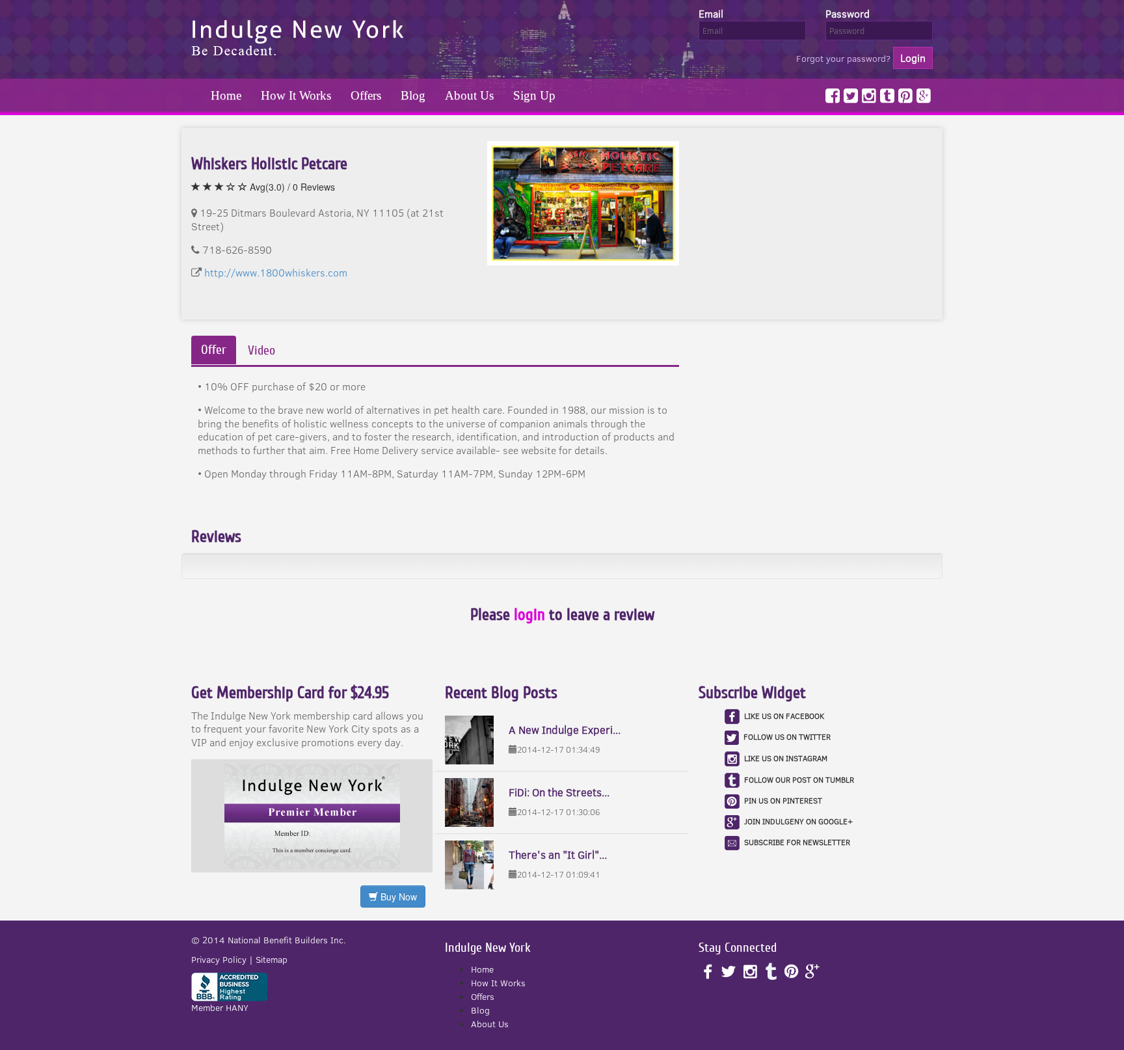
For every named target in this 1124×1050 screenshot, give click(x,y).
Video (261, 350)
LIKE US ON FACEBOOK (784, 715)
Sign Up (534, 95)
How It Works (296, 95)
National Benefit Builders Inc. (287, 940)
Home (226, 95)
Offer (213, 350)
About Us (469, 95)
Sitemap (272, 959)
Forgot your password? (843, 58)
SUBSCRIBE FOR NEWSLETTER (797, 842)
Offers (366, 95)
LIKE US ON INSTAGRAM (785, 757)
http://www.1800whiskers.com (275, 272)
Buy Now (397, 896)
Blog (413, 95)
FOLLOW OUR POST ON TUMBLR (799, 779)
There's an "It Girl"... (558, 854)
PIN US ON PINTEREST (783, 800)
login (529, 615)
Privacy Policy (219, 959)
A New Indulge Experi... (565, 729)
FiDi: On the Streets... (559, 792)
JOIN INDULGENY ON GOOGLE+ (798, 821)
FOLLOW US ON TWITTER (787, 736)
